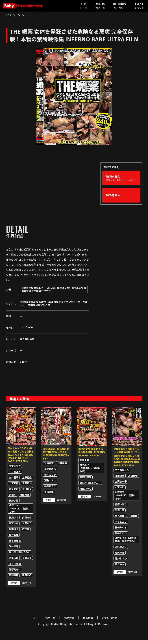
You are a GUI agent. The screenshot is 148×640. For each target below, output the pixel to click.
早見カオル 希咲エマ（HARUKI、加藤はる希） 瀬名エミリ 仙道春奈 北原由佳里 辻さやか (53, 289)
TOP (8, 15)
